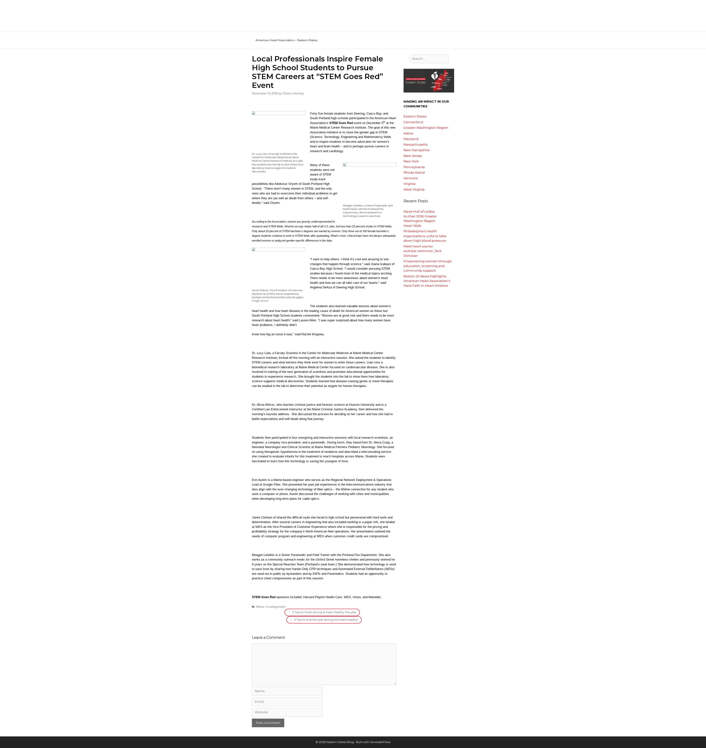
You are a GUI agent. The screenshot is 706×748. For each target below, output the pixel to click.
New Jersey (413, 156)
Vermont (411, 178)
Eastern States (415, 116)
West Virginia (414, 189)
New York (411, 161)
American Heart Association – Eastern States (286, 40)
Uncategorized (275, 606)
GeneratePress (380, 742)
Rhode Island (414, 172)
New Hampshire (417, 150)
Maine (260, 606)
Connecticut (413, 122)
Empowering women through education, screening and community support (428, 265)
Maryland (411, 139)
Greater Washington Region (426, 127)
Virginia (410, 184)
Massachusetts (416, 144)
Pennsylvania (414, 167)
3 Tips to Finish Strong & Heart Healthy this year (324, 612)
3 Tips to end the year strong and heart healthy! (326, 619)
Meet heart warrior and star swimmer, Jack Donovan (422, 250)
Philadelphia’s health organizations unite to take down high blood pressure (425, 235)
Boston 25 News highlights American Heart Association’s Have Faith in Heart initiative (427, 280)
